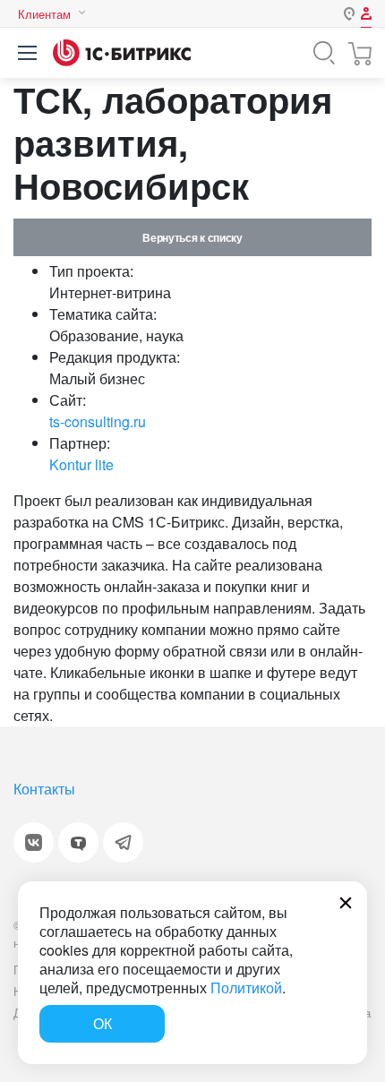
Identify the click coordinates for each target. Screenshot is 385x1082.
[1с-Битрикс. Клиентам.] (122, 52)
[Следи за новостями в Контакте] (33, 842)
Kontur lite (81, 464)
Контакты (44, 788)
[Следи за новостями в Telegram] (123, 842)
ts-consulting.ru (97, 421)
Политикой (246, 987)
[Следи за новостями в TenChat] (78, 842)
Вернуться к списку (192, 237)
